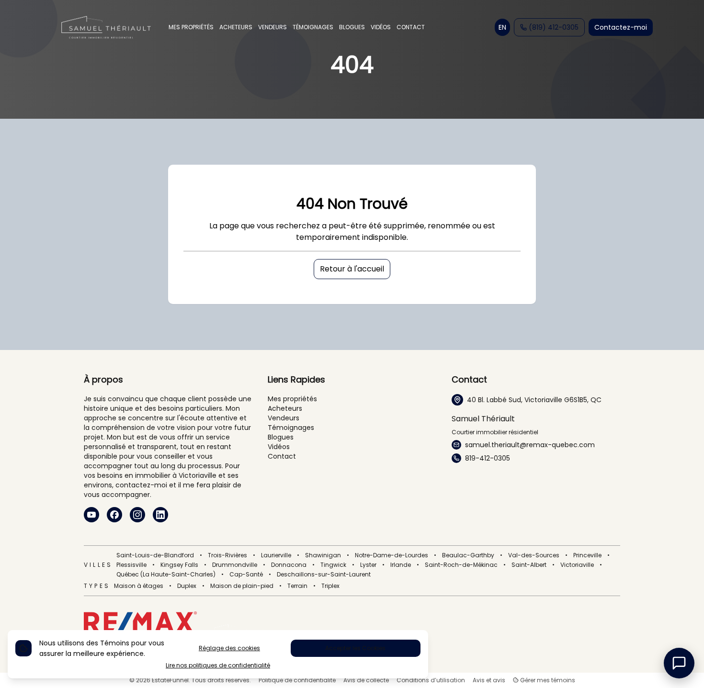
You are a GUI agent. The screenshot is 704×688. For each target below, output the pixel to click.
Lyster (368, 565)
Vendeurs (283, 418)
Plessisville (131, 565)
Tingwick (333, 565)
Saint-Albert (528, 565)
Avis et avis (489, 680)
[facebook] (114, 514)
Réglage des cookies (229, 648)
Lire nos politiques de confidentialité (218, 665)
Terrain (297, 586)
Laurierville (276, 555)
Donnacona (289, 565)
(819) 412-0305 (554, 27)
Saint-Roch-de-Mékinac (461, 565)
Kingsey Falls (179, 565)
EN (502, 27)
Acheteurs (285, 408)
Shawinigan (323, 555)
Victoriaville (577, 565)
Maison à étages (138, 586)
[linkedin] (160, 514)
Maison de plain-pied (241, 586)
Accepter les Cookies (355, 648)
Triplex (330, 586)
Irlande (400, 565)
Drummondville (234, 565)
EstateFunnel (170, 680)
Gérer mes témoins (547, 680)
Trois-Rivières (227, 555)
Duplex (186, 586)
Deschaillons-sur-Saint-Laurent (324, 574)
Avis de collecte (366, 680)
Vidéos (279, 446)
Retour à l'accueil (352, 268)
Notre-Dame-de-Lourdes (391, 555)
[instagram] (137, 514)
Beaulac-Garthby (468, 555)
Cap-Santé (246, 574)
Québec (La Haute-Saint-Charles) (166, 574)
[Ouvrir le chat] (679, 663)
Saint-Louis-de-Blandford (155, 555)
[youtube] (91, 514)
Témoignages (291, 427)
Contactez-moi (620, 27)
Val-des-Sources (533, 555)
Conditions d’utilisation (431, 680)
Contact (282, 456)
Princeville (587, 555)
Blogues (281, 437)
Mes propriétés (292, 399)
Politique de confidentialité (297, 680)
